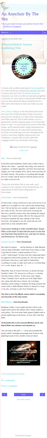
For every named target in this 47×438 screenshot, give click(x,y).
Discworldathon (37, 88)
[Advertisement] (24, 7)
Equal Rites (6, 197)
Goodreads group (29, 93)
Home (23, 394)
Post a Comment (9, 386)
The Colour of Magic (10, 111)
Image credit (23, 150)
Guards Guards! (8, 242)
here (22, 331)
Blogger (28, 435)
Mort (3, 158)
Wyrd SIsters (6, 302)
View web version (23, 399)
